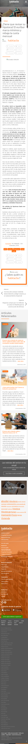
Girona (9, 620)
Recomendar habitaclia (6, 556)
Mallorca (3, 622)
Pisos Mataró (3, 709)
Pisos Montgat (4, 711)
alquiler (5, 501)
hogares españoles (20, 512)
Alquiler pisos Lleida (5, 657)
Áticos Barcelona (4, 635)
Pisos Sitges (3, 720)
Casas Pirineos (4, 631)
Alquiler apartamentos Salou (7, 642)
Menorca (10, 622)
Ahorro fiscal (4, 583)
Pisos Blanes (3, 689)
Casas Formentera (5, 668)
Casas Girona (3, 670)
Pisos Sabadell (4, 715)
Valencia (3, 624)
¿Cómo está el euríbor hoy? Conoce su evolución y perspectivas (13, 388)
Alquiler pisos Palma (5, 659)
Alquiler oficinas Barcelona (6, 652)
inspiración (6, 515)
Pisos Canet (3, 691)
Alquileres (13, 501)
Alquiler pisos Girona (5, 655)
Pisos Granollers (4, 694)
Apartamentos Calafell (5, 665)
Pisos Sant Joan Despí (5, 719)
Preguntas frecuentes (6, 535)
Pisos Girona (3, 681)
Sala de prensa (4, 539)
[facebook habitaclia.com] (5, 602)
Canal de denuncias (16, 734)
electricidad (4, 509)
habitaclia (13, 40)
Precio (14, 515)
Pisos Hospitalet (4, 696)
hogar (13, 512)
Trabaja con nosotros (6, 554)
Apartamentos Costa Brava (6, 629)
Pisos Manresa (4, 707)
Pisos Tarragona (4, 722)
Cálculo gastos (4, 581)
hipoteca (16, 509)
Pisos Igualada (4, 698)
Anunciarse (4, 592)
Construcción (9, 506)
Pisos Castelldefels (5, 676)
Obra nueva (4, 564)
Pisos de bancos (5, 573)
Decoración (21, 506)
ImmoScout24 (15, 738)
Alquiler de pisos (4, 646)
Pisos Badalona (4, 687)
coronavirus (15, 506)
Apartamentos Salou (5, 633)
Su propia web (4, 594)
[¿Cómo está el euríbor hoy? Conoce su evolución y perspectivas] (14, 377)
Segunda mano (4, 567)
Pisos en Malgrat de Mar (6, 628)
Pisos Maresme (4, 641)
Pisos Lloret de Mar (5, 700)
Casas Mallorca (4, 672)
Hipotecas (17, 249)
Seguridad (8, 734)
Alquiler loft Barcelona (5, 650)
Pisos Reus (3, 706)
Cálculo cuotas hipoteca (7, 579)
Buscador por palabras (6, 571)
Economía (8, 243)
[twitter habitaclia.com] (2, 602)
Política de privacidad (13, 733)
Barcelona (3, 620)
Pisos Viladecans (4, 724)
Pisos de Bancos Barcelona (6, 644)
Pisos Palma (3, 702)
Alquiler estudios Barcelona (7, 648)
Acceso (3, 596)
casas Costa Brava (4, 667)
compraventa (11, 504)
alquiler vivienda (21, 501)
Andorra (21, 622)
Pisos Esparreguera (5, 680)
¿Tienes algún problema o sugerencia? (12, 616)
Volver (6, 21)
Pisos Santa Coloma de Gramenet (8, 726)
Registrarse (4, 545)
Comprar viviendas (5, 678)
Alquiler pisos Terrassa (5, 661)
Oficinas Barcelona (5, 685)
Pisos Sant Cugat (4, 717)
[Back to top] (24, 740)
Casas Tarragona (4, 674)
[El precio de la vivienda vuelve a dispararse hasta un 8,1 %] (14, 421)
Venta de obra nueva (5, 728)
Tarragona (16, 620)
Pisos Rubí (3, 713)
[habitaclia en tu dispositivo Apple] (6, 611)
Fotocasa (3, 738)
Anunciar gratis (4, 547)
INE (25, 512)
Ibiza (15, 622)
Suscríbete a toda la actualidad (14, 473)
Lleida (22, 620)
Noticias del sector (5, 537)
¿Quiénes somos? (5, 533)
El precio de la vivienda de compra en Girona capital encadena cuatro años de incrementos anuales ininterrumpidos (13, 342)
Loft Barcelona (4, 637)
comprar (4, 504)
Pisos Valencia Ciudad (5, 693)
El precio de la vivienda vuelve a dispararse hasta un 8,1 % (11, 432)
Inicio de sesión (5, 543)
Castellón (10, 624)
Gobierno (10, 509)
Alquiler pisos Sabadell (5, 663)
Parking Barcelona (5, 639)
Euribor (10, 249)
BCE (5, 249)
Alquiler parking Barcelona (6, 654)
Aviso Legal (4, 733)
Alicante (16, 624)
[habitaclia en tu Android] (17, 611)
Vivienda (5, 518)
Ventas (19, 515)
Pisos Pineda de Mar (5, 704)
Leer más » (21, 361)
